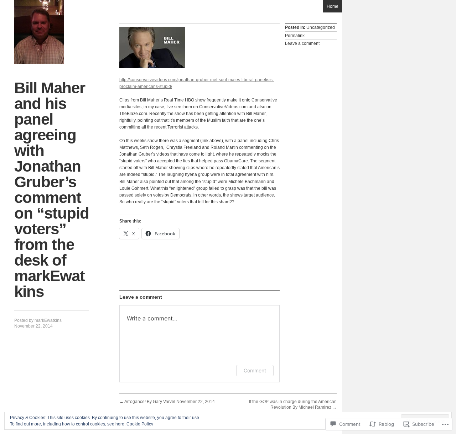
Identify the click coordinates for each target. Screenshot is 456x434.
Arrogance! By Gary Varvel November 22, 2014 (167, 401)
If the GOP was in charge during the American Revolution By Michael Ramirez (293, 404)
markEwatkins (48, 320)
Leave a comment (302, 43)
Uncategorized (320, 27)
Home (332, 6)
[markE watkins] (39, 32)
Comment (255, 370)
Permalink (295, 35)
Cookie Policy (139, 424)
